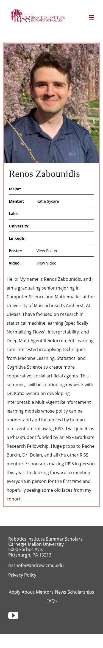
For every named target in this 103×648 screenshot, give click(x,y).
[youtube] (13, 616)
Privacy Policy (22, 575)
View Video (46, 263)
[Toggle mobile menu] (92, 17)
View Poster (47, 250)
